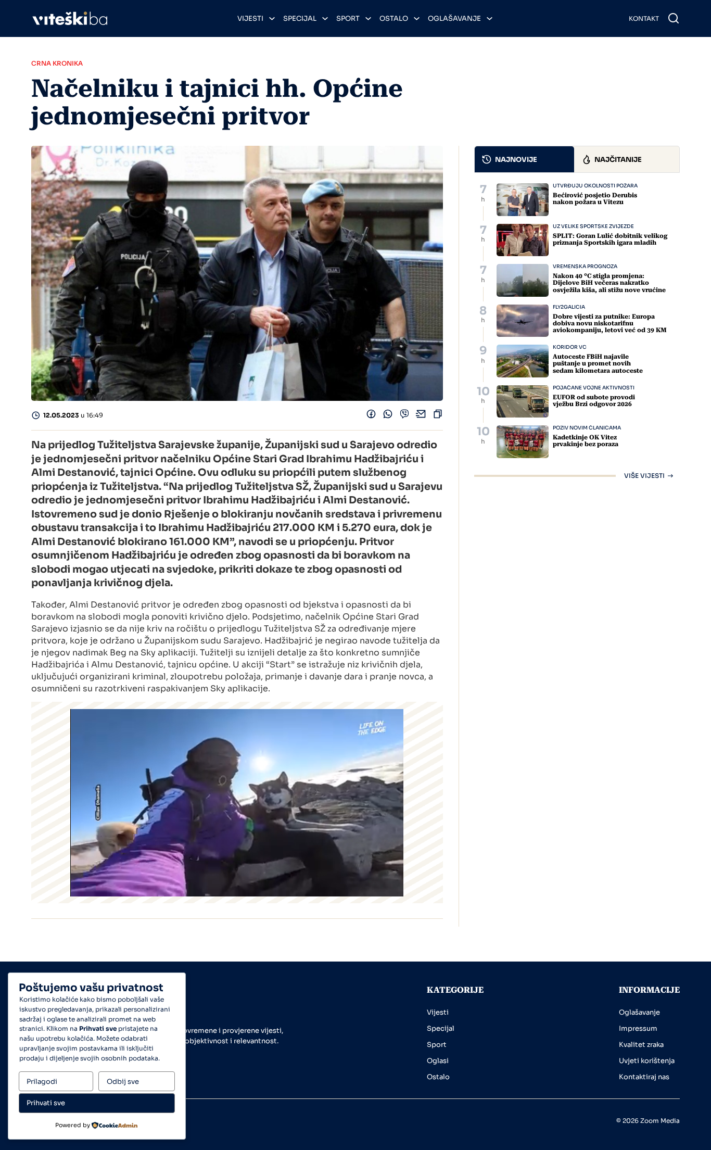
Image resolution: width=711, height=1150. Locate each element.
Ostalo (393, 18)
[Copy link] (438, 416)
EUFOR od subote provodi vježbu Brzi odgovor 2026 (594, 401)
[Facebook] (371, 416)
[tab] (525, 159)
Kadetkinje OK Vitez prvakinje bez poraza (585, 441)
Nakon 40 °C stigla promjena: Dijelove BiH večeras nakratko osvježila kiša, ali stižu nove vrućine (609, 282)
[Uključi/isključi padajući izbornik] (272, 18)
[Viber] (404, 416)
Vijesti (250, 18)
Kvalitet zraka (641, 1044)
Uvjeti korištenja (647, 1060)
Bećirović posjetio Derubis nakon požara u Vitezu (595, 199)
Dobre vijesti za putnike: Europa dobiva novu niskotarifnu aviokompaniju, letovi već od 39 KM (610, 323)
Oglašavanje (454, 18)
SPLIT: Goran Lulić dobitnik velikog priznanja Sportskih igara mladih (610, 239)
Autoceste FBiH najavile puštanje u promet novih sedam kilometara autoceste (598, 363)
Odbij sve (123, 1081)
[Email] (421, 416)
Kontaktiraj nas (644, 1076)
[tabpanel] (577, 331)
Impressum (638, 1028)
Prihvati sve (46, 1102)
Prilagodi (42, 1081)
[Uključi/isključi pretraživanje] (673, 18)
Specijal (299, 18)
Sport (348, 18)
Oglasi (438, 1060)
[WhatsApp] (388, 416)
